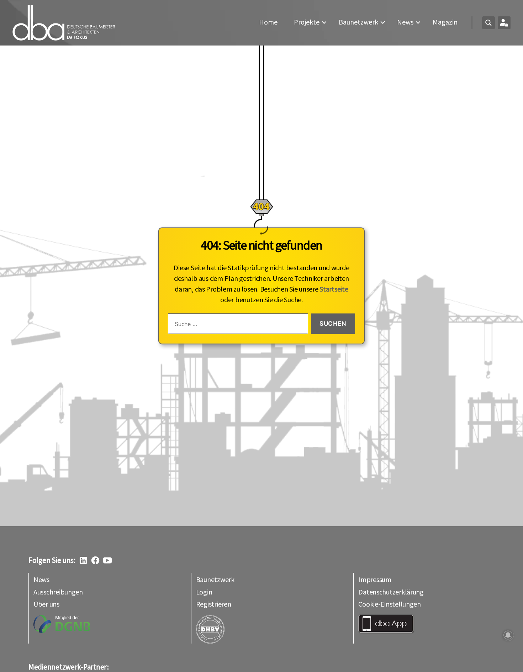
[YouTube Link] (107, 560)
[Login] (504, 23)
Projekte (306, 22)
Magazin (445, 22)
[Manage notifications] (508, 635)
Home (268, 22)
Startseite (333, 288)
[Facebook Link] (95, 560)
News (405, 22)
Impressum (374, 579)
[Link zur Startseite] (64, 23)
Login (204, 591)
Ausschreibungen (58, 591)
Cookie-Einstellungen (389, 603)
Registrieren (213, 603)
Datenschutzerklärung (391, 591)
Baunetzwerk (358, 22)
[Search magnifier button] (488, 23)
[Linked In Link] (83, 560)
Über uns (46, 603)
